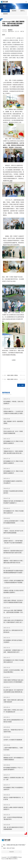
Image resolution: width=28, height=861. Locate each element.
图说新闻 (14, 10)
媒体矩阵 (5, 13)
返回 (22, 385)
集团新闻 (5, 10)
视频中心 (22, 10)
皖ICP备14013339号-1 (12, 858)
